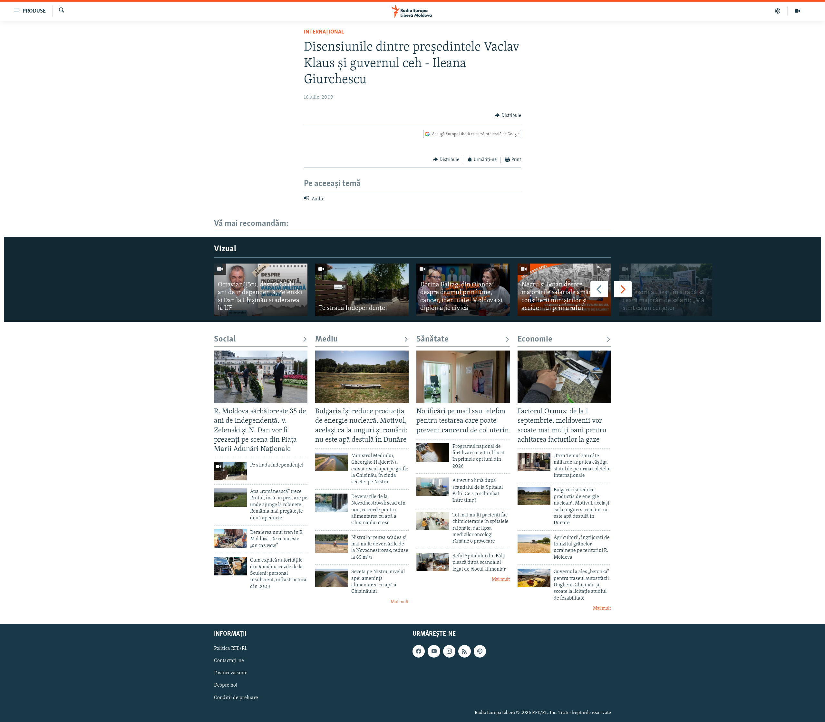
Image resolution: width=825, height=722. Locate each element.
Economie (535, 339)
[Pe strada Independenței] (362, 290)
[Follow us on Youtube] (434, 651)
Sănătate (432, 339)
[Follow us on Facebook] (418, 651)
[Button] (508, 115)
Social (225, 339)
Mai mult (400, 602)
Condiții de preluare (236, 697)
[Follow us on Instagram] (449, 651)
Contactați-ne (229, 660)
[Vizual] (797, 10)
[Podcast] (778, 10)
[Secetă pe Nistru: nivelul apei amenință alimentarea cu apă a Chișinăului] (331, 578)
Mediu (326, 339)
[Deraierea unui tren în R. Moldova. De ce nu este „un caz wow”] (230, 538)
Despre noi (226, 685)
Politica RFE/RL (231, 648)
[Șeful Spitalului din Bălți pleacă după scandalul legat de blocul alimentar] (432, 562)
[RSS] (464, 651)
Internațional (324, 32)
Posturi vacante (231, 673)
